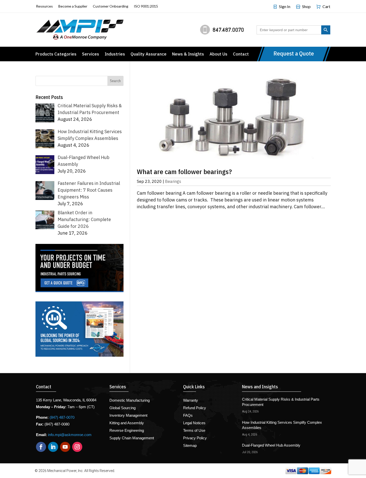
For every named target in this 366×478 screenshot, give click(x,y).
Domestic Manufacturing (129, 400)
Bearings (173, 181)
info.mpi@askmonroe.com (70, 435)
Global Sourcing (122, 408)
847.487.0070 (228, 29)
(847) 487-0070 (62, 417)
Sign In (284, 7)
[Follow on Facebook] (41, 447)
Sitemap (190, 446)
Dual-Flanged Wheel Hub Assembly (271, 445)
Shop (306, 7)
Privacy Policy (195, 438)
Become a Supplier (72, 6)
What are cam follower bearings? (184, 171)
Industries (115, 54)
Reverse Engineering (126, 431)
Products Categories (55, 54)
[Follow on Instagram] (77, 447)
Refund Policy (194, 408)
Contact (241, 54)
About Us (218, 54)
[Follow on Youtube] (65, 447)
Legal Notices (194, 423)
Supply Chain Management (131, 438)
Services (90, 54)
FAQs (188, 415)
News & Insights (188, 54)
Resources (44, 6)
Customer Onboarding (110, 6)
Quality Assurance (149, 54)
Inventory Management (128, 415)
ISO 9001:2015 (146, 6)
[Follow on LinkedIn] (53, 447)
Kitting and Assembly (126, 423)
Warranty (190, 400)
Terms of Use (194, 431)
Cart (326, 7)
